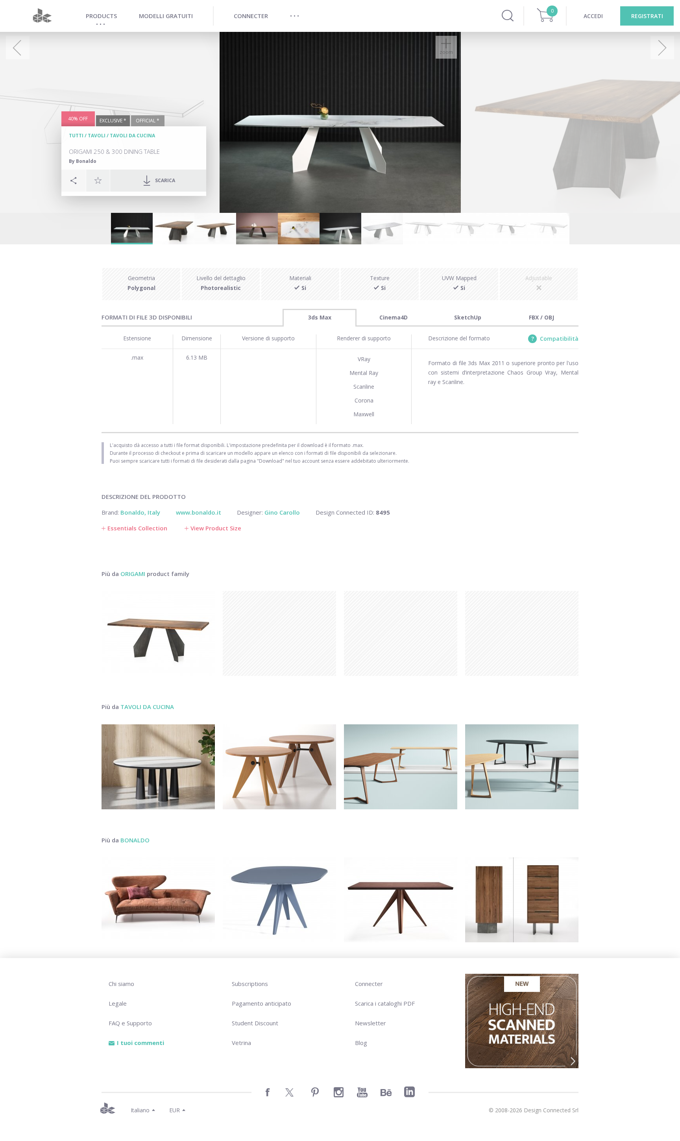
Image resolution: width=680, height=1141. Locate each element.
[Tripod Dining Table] (279, 766)
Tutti (76, 135)
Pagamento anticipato (261, 1003)
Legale (118, 1003)
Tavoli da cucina (132, 135)
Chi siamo (121, 984)
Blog (361, 1043)
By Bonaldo (82, 161)
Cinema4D (393, 317)
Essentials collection (137, 528)
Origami (132, 574)
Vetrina (241, 1043)
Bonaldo (135, 840)
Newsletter (370, 1023)
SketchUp (467, 317)
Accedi (593, 16)
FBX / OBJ (541, 317)
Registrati (647, 16)
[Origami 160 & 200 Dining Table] (158, 633)
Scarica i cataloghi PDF (385, 1003)
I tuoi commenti (140, 1043)
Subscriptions (250, 984)
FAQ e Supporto (130, 1023)
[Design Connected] (42, 16)
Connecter (369, 984)
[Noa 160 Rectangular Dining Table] (400, 899)
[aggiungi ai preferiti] (98, 180)
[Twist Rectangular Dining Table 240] (400, 766)
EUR (174, 1110)
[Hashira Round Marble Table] (158, 766)
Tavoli (96, 135)
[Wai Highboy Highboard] (521, 899)
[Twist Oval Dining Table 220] (521, 766)
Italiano (140, 1110)
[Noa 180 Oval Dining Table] (279, 899)
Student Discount (255, 1023)
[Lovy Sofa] (158, 899)
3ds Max (319, 317)
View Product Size (215, 528)
